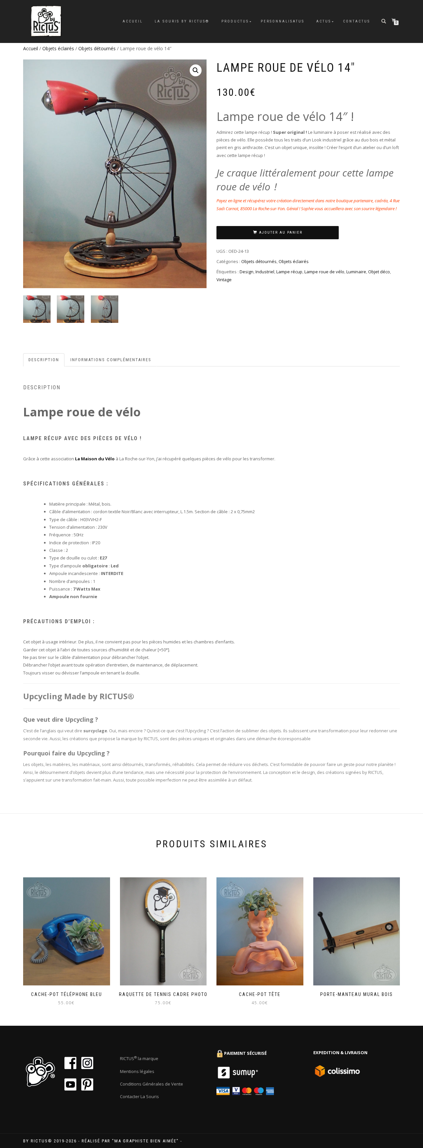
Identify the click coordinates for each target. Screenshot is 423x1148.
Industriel (264, 272)
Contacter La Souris (139, 1096)
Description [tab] (43, 359)
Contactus (356, 21)
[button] (196, 70)
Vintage (224, 280)
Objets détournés (97, 48)
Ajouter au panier (280, 232)
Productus (235, 21)
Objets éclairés (58, 48)
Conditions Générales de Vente (151, 1084)
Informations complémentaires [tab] (110, 359)
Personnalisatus (282, 21)
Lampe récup (289, 272)
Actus (323, 21)
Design (246, 272)
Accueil (133, 21)
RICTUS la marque (139, 1058)
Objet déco (379, 272)
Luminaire (356, 272)
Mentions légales (137, 1071)
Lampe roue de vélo (324, 272)
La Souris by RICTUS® (182, 21)
